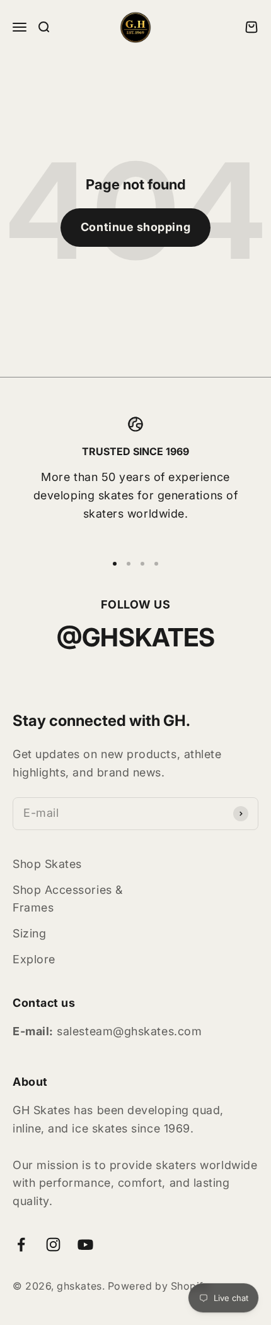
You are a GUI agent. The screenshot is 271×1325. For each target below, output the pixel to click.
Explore (34, 959)
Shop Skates (47, 863)
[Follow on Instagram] (53, 1244)
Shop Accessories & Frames (68, 899)
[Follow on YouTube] (85, 1244)
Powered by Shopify (159, 1286)
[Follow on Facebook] (21, 1244)
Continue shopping (135, 227)
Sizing (29, 933)
